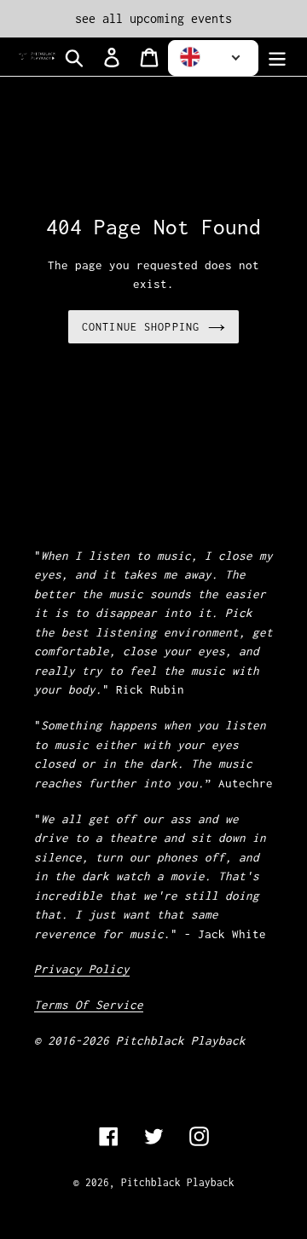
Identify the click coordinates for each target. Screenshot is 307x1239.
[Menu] (277, 56)
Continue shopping (141, 326)
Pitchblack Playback (178, 1182)
